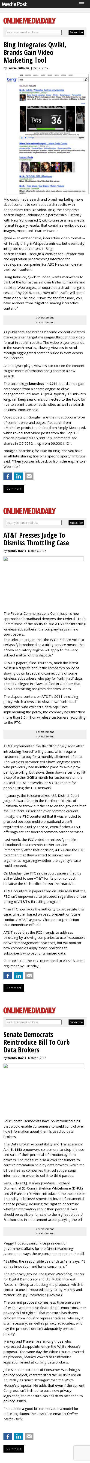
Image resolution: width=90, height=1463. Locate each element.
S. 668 (16, 1149)
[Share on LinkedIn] (18, 476)
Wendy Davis (16, 551)
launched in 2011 (43, 383)
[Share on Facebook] (7, 476)
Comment (13, 488)
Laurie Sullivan (18, 68)
